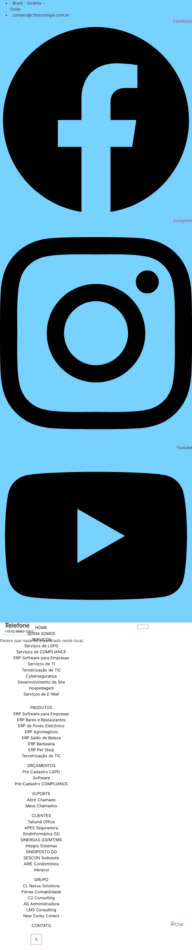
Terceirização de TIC (41, 755)
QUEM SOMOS (41, 633)
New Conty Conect (41, 915)
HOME (41, 627)
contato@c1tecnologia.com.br (40, 15)
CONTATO (41, 925)
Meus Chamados (41, 805)
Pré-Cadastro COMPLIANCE (41, 783)
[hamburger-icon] (142, 626)
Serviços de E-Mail (41, 694)
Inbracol (41, 869)
